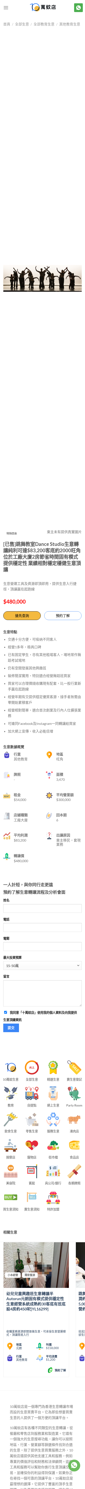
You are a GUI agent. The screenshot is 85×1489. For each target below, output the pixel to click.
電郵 (6, 938)
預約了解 (63, 615)
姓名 (6, 900)
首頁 (6, 24)
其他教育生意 (69, 24)
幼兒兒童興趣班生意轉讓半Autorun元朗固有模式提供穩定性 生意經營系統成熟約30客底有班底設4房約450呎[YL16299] (36, 1301)
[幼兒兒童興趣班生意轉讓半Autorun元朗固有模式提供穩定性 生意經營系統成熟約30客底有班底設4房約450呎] (36, 1265)
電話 (6, 919)
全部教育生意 (44, 24)
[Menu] (5, 7)
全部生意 (22, 24)
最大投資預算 (12, 957)
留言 (6, 976)
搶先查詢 (22, 615)
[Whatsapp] (74, 1465)
